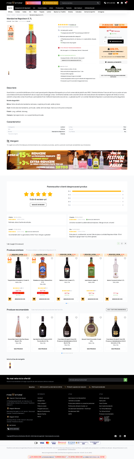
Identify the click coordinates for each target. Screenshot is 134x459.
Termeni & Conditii (74, 401)
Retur (39, 416)
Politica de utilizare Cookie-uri (77, 406)
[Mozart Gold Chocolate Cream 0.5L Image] (91, 326)
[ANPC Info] (82, 442)
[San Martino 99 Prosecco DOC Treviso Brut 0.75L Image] (42, 326)
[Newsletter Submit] (125, 380)
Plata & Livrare (42, 406)
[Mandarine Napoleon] (113, 69)
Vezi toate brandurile (105, 406)
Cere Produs (103, 403)
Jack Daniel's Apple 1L (91, 280)
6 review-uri (73, 25)
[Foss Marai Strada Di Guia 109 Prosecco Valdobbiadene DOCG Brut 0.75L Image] (67, 326)
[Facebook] (116, 436)
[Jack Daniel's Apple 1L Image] (91, 267)
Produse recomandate (106, 414)
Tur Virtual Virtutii (104, 411)
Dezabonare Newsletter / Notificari (79, 408)
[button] (66, 303)
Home (8, 15)
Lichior (13, 15)
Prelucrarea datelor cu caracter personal (81, 403)
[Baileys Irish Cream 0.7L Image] (67, 267)
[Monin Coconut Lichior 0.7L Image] (115, 267)
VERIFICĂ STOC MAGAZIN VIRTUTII (71, 60)
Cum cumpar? (42, 403)
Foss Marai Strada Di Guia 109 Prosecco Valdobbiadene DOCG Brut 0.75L (67, 341)
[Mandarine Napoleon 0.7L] (10, 365)
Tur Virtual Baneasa (105, 408)
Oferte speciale (104, 398)
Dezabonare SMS (73, 411)
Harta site (102, 401)
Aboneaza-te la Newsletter (77, 398)
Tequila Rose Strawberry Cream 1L (18, 280)
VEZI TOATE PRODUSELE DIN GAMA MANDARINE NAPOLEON (113, 76)
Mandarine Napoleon (22, 15)
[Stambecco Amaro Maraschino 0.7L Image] (42, 267)
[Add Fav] (27, 258)
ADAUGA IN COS (116, 41)
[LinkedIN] (125, 436)
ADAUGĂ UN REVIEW (38, 205)
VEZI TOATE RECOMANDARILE (116, 309)
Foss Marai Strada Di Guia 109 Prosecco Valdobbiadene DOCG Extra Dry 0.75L (116, 341)
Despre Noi (41, 401)
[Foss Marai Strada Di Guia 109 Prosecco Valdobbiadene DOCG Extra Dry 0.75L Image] (115, 326)
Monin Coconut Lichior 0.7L (115, 280)
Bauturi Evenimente (44, 411)
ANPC (70, 414)
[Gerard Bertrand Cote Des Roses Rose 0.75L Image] (18, 326)
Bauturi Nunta (42, 414)
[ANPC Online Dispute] (94, 442)
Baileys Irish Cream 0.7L (67, 280)
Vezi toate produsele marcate (113, 57)
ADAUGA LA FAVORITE (114, 62)
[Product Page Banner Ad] (67, 160)
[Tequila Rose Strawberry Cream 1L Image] (18, 267)
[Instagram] (120, 436)
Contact (40, 398)
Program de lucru (43, 408)
